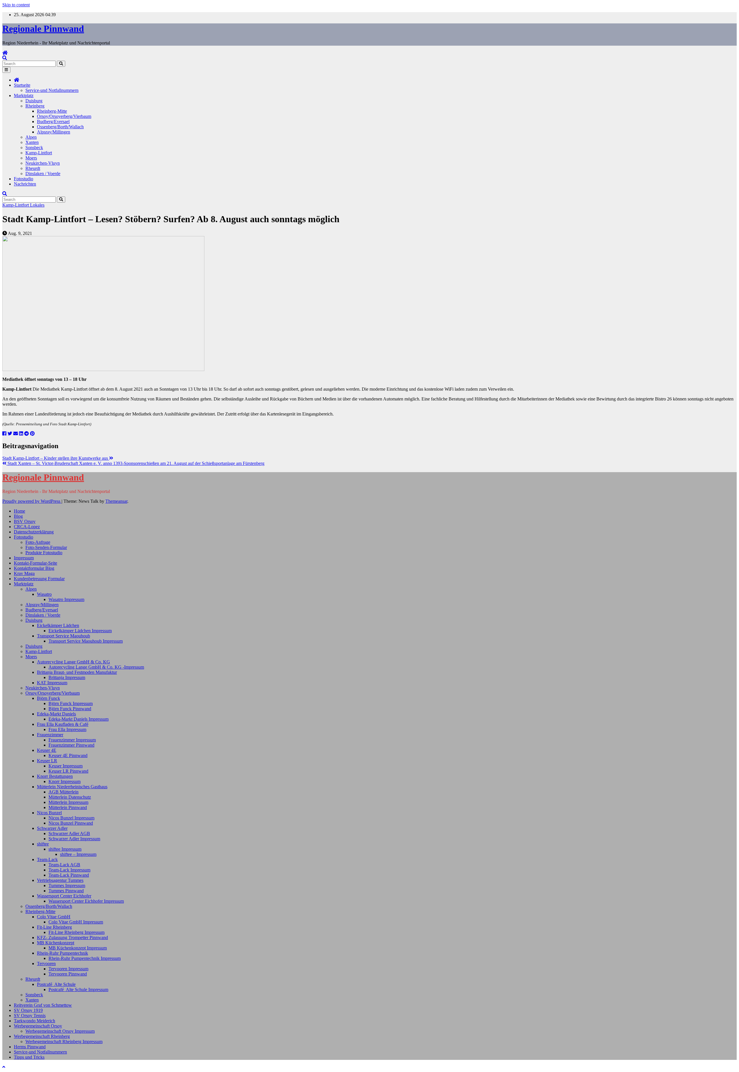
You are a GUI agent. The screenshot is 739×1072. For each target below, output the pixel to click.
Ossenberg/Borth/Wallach (60, 126)
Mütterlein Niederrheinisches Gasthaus (72, 786)
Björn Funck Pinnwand (69, 708)
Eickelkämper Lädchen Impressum (80, 630)
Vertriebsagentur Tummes (60, 880)
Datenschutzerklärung (34, 531)
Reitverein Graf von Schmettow (43, 1005)
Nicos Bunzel (49, 812)
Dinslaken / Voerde (42, 173)
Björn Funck (48, 698)
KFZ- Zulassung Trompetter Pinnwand (72, 937)
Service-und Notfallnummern (52, 90)
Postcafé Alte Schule (56, 984)
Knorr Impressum (64, 781)
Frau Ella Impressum (67, 729)
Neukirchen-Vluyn (42, 163)
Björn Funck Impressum (70, 703)
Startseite (22, 85)
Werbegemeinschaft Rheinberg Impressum (63, 1041)
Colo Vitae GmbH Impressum (75, 921)
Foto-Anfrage (37, 542)
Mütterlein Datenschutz (69, 797)
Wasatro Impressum (66, 599)
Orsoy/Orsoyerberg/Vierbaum (64, 116)
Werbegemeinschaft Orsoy (38, 1025)
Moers (31, 157)
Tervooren (46, 963)
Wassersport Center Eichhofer (64, 895)
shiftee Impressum (64, 849)
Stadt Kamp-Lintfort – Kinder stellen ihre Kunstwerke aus (55, 458)
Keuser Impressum (65, 765)
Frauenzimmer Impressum (72, 739)
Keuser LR (47, 760)
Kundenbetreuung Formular (39, 578)
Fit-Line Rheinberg (54, 927)
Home (19, 511)
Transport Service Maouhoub (63, 635)
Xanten (32, 142)
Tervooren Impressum (68, 968)
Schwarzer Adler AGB (69, 833)
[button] (4, 57)
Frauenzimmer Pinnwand (71, 745)
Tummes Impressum (66, 885)
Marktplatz (23, 95)
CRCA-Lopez (27, 526)
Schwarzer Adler (52, 828)
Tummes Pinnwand (66, 890)
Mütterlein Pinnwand (67, 807)
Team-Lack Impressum (69, 869)
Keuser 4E (46, 750)
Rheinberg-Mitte (52, 111)
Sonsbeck (34, 147)
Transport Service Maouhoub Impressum (85, 641)
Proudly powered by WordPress (31, 501)
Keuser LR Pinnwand (68, 771)
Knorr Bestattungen (55, 776)
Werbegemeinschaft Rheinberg (42, 1036)
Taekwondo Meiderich (34, 1020)
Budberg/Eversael (53, 121)
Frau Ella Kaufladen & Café (62, 724)
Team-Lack (47, 859)
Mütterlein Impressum (68, 802)
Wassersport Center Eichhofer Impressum (86, 901)
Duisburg (33, 100)
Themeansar (116, 501)
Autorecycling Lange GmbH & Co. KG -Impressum (96, 667)
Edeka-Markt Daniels (56, 713)
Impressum (24, 557)
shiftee (43, 843)
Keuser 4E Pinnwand (67, 755)
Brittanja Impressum (66, 677)
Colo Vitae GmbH (53, 916)
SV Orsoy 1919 (28, 1010)
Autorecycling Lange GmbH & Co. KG (73, 661)
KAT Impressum (52, 682)
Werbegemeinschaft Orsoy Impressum (60, 1031)
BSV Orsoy (25, 521)
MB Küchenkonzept (55, 942)
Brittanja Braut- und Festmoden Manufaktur (77, 672)
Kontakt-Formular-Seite (35, 563)
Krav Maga (24, 573)
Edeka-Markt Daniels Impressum (78, 719)
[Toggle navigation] (6, 70)
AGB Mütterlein (63, 791)
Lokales (37, 205)
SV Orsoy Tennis (30, 1015)
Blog (18, 516)
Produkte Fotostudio (43, 552)
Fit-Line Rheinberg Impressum (76, 932)
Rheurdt (32, 168)
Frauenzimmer (50, 734)
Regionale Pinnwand (43, 28)
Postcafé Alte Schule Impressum (78, 989)
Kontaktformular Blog (34, 568)
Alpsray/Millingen (53, 131)
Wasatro (44, 594)
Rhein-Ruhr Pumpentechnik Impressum (84, 958)
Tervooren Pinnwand (67, 973)
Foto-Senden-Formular (46, 547)
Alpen (31, 137)
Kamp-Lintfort (38, 152)
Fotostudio (23, 178)
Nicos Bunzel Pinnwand (70, 823)
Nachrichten (25, 183)
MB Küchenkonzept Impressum (77, 947)
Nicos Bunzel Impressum (71, 817)
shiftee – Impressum (78, 854)
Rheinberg (34, 105)
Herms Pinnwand (30, 1046)
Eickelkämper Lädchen (58, 625)
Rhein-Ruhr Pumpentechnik (62, 953)
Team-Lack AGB (64, 864)
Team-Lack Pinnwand (68, 875)
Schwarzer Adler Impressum (74, 838)
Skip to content (16, 4)
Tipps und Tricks (29, 1057)
